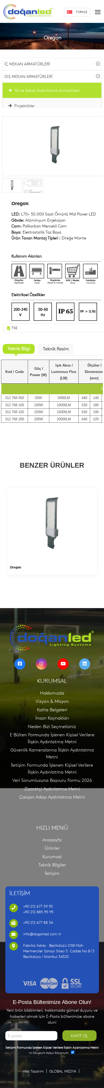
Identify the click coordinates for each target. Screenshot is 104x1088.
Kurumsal (52, 856)
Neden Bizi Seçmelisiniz (52, 726)
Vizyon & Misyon (52, 701)
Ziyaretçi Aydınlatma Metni (52, 789)
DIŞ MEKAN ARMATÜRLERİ (29, 76)
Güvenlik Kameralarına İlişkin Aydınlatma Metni (52, 753)
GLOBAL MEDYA (62, 1071)
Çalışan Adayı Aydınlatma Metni (52, 797)
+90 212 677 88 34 (38, 922)
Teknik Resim (56, 349)
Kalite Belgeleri (52, 710)
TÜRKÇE (81, 12)
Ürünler (52, 848)
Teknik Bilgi (18, 348)
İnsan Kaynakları (52, 718)
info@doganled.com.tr (42, 934)
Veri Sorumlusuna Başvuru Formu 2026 (52, 780)
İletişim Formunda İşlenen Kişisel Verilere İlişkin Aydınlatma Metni (52, 768)
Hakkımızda (52, 693)
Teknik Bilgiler (52, 865)
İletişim (52, 873)
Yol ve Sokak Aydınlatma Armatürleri (46, 90)
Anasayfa (52, 840)
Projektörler (24, 105)
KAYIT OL (79, 1035)
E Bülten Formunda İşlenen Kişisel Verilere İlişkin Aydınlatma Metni (52, 738)
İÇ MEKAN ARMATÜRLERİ (27, 64)
